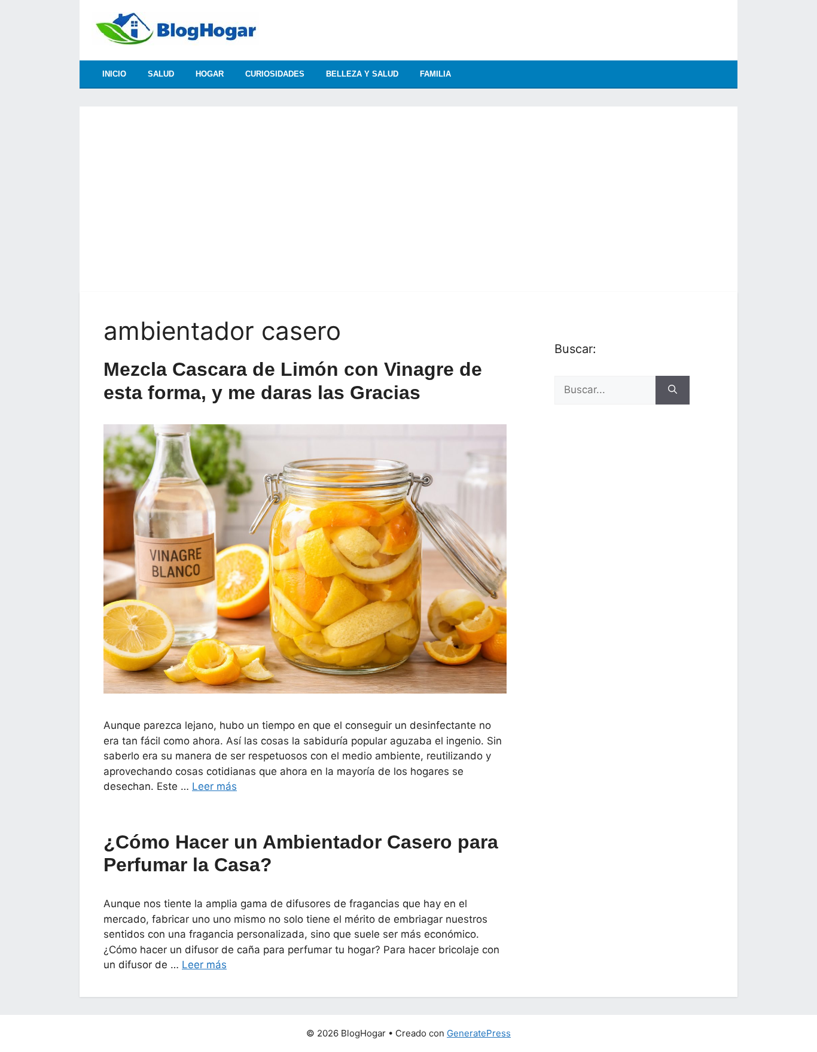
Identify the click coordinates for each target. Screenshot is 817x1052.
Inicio (114, 73)
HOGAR (210, 73)
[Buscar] (673, 390)
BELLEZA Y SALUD (362, 73)
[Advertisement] (408, 190)
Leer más (214, 786)
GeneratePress (479, 1033)
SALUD (161, 73)
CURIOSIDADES (274, 73)
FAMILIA (435, 73)
